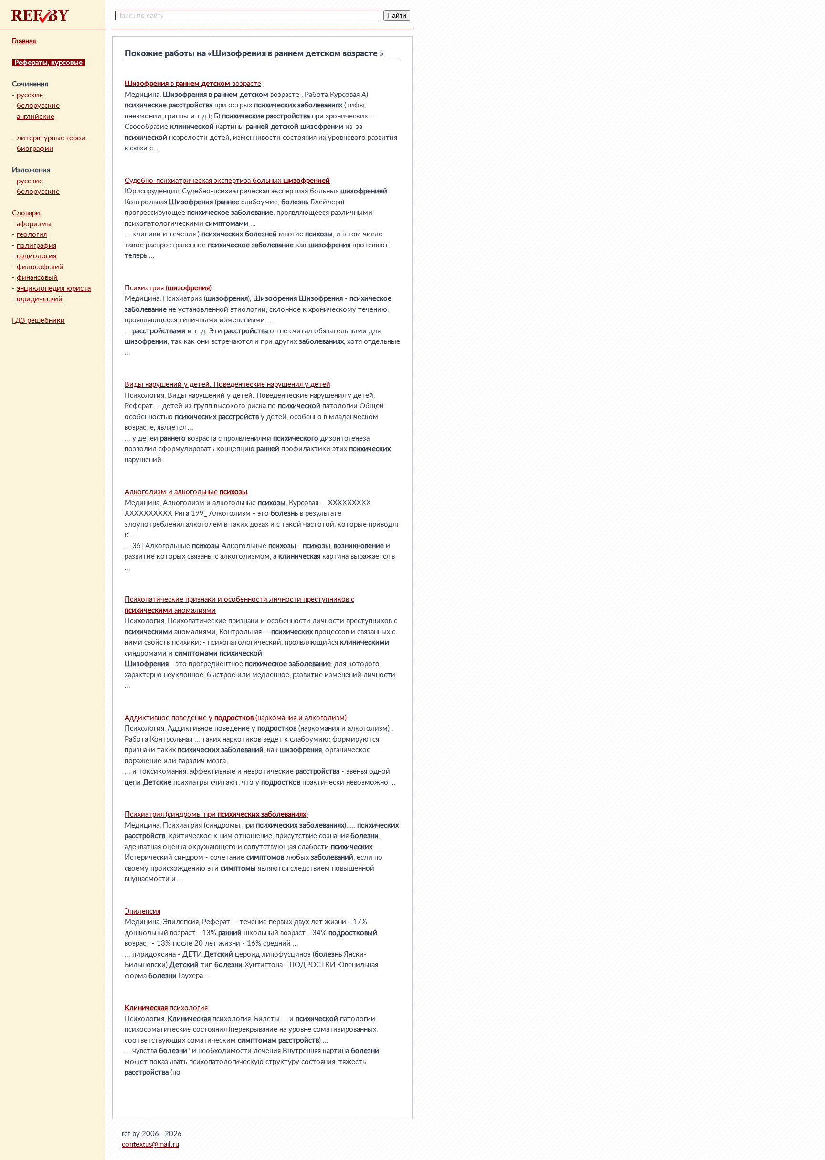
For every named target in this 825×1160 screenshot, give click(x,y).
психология (166, 1007)
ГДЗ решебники (38, 320)
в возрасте (193, 83)
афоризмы (34, 224)
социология (36, 256)
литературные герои (51, 138)
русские (30, 95)
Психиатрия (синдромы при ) (216, 814)
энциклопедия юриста (54, 288)
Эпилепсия (142, 911)
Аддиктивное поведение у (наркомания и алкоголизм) (236, 718)
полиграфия (36, 245)
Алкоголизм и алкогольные (186, 492)
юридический (40, 299)
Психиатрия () (168, 288)
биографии (35, 148)
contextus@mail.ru (150, 1144)
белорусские (38, 105)
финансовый (37, 277)
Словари (26, 213)
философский (40, 267)
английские (35, 116)
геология (32, 234)
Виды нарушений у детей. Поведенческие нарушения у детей (227, 384)
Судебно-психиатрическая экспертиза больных (227, 180)
